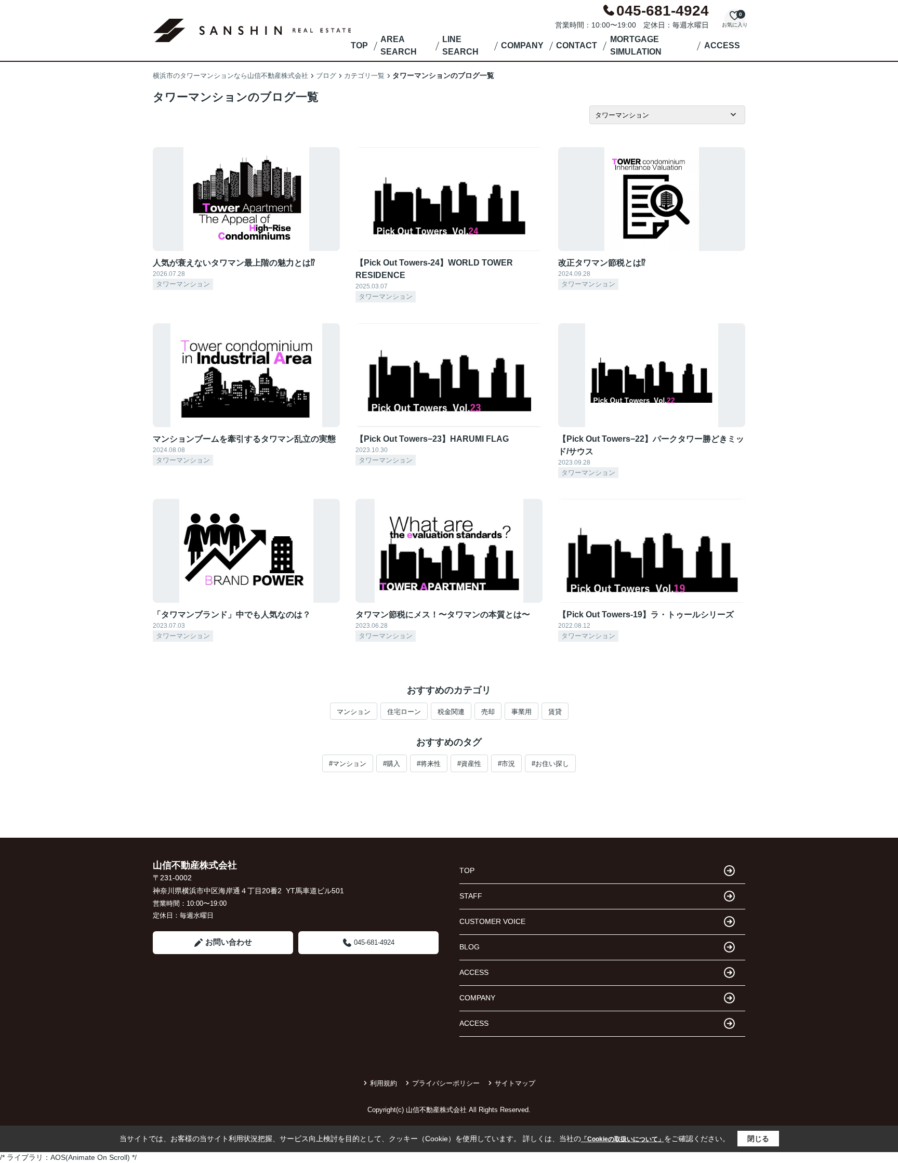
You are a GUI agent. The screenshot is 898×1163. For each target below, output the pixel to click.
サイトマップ (515, 1083)
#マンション (347, 764)
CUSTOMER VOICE (492, 921)
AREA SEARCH (398, 45)
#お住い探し (550, 764)
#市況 (506, 764)
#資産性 (469, 764)
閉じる (758, 1138)
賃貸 (555, 712)
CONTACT (576, 45)
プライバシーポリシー (446, 1083)
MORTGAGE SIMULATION (636, 45)
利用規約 (383, 1083)
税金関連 (451, 712)
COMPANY (522, 45)
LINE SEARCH (460, 45)
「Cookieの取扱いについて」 (622, 1139)
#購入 (391, 764)
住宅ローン (404, 712)
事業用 (521, 712)
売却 (488, 712)
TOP (359, 45)
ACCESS (722, 45)
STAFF (470, 896)
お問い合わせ (228, 941)
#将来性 (429, 764)
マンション (354, 712)
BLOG (469, 947)
